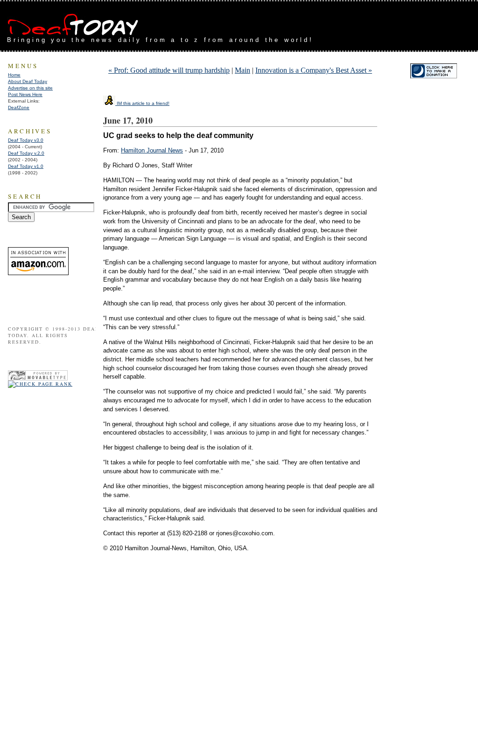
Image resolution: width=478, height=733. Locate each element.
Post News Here (25, 94)
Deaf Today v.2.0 (26, 153)
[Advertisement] (362, 22)
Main (242, 70)
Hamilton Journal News (152, 150)
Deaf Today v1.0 (25, 166)
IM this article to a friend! (142, 103)
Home (14, 74)
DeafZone (18, 107)
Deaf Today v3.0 (25, 140)
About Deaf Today (27, 81)
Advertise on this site (30, 87)
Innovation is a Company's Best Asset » (313, 70)
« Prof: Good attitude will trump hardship (169, 70)
